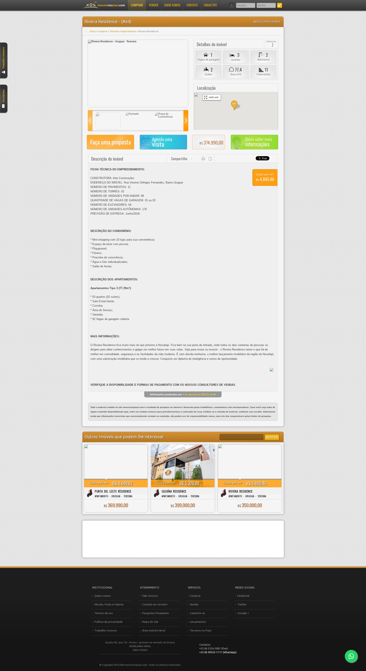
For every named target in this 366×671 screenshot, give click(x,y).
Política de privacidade (108, 621)
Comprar (137, 5)
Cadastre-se (197, 613)
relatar (210, 158)
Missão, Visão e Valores (109, 604)
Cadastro (210, 5)
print (203, 158)
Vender (153, 5)
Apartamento (129, 31)
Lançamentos (198, 621)
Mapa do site (150, 621)
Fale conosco (150, 595)
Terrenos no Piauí (200, 630)
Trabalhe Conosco (105, 630)
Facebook (243, 595)
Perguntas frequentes (155, 613)
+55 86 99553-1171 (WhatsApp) (218, 652)
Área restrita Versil (153, 630)
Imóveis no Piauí (103, 4)
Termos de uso (103, 613)
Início (93, 31)
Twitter (242, 604)
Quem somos (172, 5)
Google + (243, 613)
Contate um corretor (155, 604)
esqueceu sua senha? (231, 5)
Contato (192, 5)
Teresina (114, 31)
